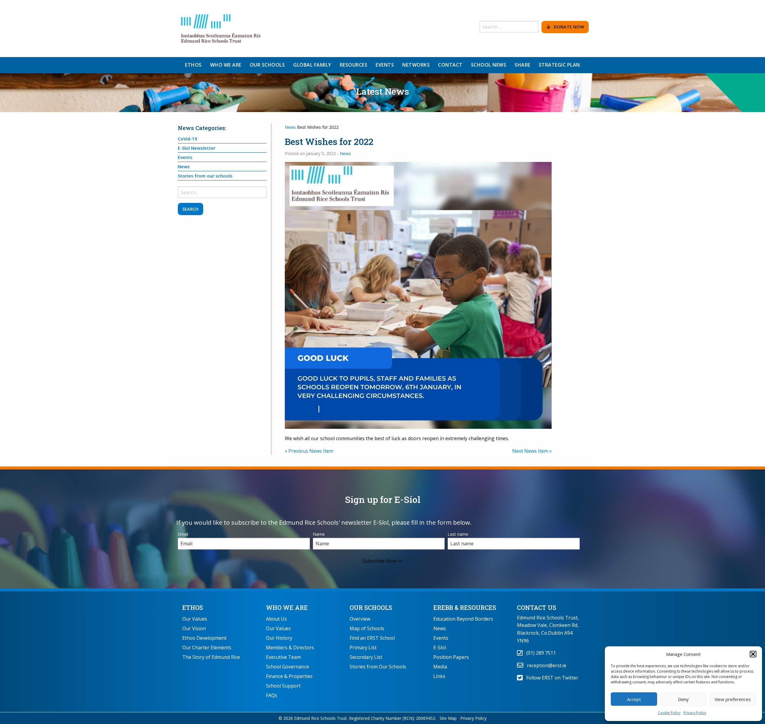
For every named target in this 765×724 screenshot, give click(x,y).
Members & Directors (290, 647)
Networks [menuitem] (416, 65)
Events (185, 157)
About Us (276, 619)
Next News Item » (532, 451)
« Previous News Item (309, 451)
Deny (683, 699)
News (290, 127)
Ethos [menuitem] (193, 65)
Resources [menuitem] (354, 65)
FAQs (271, 695)
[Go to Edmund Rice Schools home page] (221, 28)
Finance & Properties (289, 676)
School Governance (287, 666)
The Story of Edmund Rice (211, 657)
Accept (634, 699)
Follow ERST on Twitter (550, 677)
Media (440, 666)
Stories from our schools (205, 176)
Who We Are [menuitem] (225, 65)
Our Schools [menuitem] (267, 65)
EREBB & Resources (464, 607)
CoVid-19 (187, 139)
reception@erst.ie (544, 665)
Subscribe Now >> (382, 560)
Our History (279, 638)
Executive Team (283, 657)
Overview (360, 619)
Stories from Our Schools (378, 666)
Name (319, 534)
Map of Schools (367, 628)
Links (439, 676)
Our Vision (194, 628)
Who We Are (287, 607)
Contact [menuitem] (450, 65)
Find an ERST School (372, 638)
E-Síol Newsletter (196, 148)
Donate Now (567, 27)
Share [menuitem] (522, 65)
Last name (458, 534)
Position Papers (451, 657)
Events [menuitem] (385, 65)
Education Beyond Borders (463, 619)
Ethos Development (204, 638)
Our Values (194, 619)
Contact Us (536, 607)
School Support (283, 685)
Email (183, 534)
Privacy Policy (694, 712)
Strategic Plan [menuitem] (559, 65)
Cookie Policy (669, 712)
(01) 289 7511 (539, 653)
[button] (753, 654)
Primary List (363, 647)
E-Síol (439, 647)
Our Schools (371, 607)
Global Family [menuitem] (312, 65)
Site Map (448, 718)
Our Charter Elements (206, 647)
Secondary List (366, 657)
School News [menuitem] (489, 65)
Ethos (192, 607)
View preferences (732, 699)
